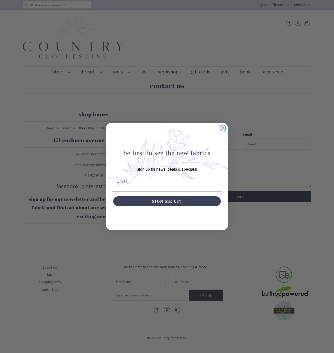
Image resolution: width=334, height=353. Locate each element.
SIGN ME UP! (167, 201)
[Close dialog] (223, 128)
